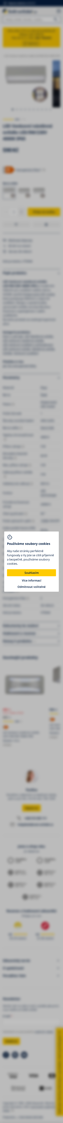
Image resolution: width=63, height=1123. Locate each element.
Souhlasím (31, 573)
